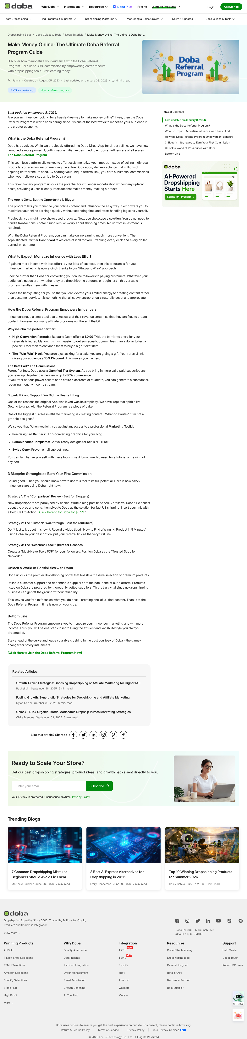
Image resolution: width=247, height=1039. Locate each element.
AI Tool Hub (71, 995)
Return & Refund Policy (75, 1029)
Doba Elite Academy (179, 950)
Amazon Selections (16, 972)
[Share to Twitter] (83, 735)
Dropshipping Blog (178, 957)
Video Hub (10, 987)
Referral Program (177, 965)
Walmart (124, 987)
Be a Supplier (175, 987)
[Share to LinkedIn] (93, 735)
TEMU (122, 957)
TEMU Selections (14, 965)
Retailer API (174, 972)
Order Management (76, 972)
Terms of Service (108, 1029)
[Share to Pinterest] (113, 735)
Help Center (229, 950)
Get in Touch (230, 957)
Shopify (123, 965)
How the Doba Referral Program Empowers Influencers (199, 136)
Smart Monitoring (74, 980)
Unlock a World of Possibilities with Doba (190, 148)
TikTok (123, 950)
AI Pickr (9, 950)
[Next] (240, 855)
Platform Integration (76, 965)
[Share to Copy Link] (123, 735)
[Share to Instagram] (103, 735)
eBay (122, 972)
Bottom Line (172, 153)
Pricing (142, 6)
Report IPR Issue (232, 965)
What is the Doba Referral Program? (187, 125)
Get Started (231, 6)
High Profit (10, 995)
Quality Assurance (75, 950)
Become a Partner (178, 980)
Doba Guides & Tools (48, 34)
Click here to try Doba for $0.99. (62, 512)
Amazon (124, 980)
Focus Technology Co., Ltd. (116, 1037)
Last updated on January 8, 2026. (186, 120)
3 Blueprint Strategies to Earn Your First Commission (197, 142)
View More (10, 932)
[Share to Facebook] (73, 735)
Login (210, 6)
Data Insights (72, 957)
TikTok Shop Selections (18, 957)
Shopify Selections (15, 980)
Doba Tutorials (74, 34)
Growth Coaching (74, 987)
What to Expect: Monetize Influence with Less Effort (197, 131)
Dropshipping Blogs (19, 34)
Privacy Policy (81, 796)
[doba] (19, 6)
